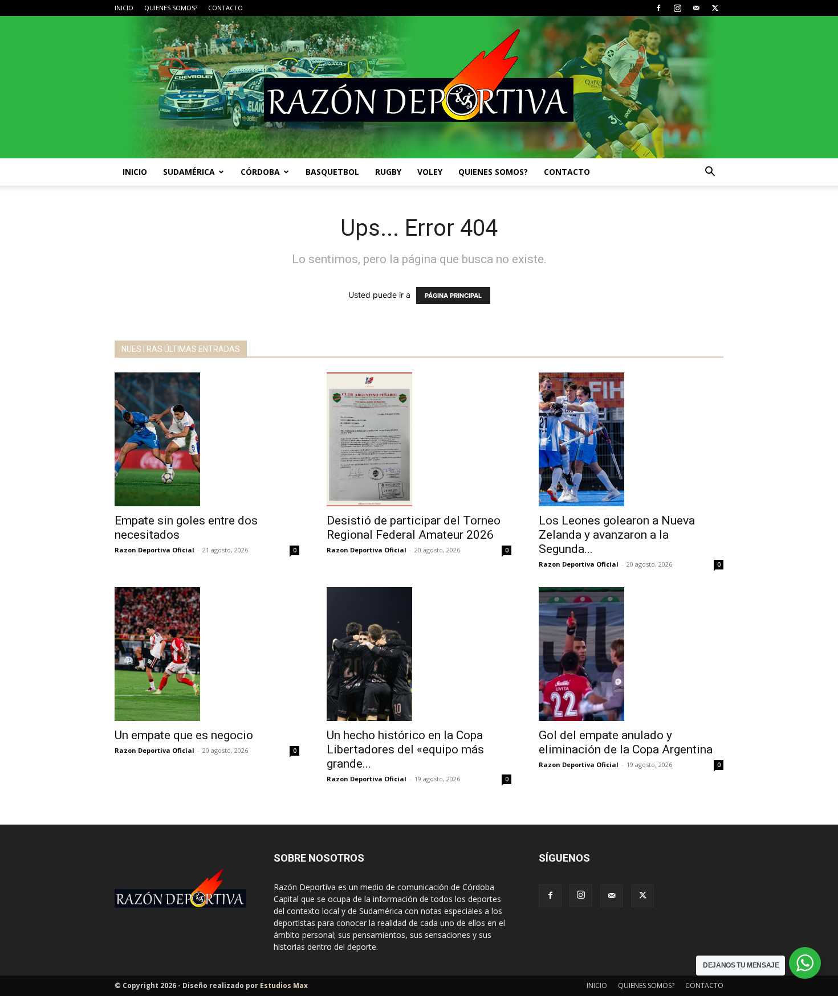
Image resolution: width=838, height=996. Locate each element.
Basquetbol (332, 171)
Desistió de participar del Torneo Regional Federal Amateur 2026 (414, 528)
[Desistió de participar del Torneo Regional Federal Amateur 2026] (419, 439)
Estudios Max (284, 985)
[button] (709, 172)
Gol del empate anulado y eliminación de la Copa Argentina (626, 742)
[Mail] (696, 8)
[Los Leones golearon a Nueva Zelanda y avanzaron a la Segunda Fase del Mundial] (631, 439)
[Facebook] (658, 8)
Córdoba (260, 171)
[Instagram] (677, 8)
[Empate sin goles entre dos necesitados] (207, 439)
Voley (429, 171)
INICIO (124, 7)
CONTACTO (225, 7)
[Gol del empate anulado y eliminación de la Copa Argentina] (631, 654)
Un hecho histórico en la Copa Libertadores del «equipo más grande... (405, 749)
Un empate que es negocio (184, 735)
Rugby (388, 171)
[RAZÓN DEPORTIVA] (419, 87)
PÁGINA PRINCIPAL (453, 296)
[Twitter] (714, 8)
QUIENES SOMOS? (170, 7)
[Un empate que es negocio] (207, 654)
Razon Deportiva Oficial (154, 550)
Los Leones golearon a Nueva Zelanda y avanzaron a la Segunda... (617, 535)
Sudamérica (189, 171)
